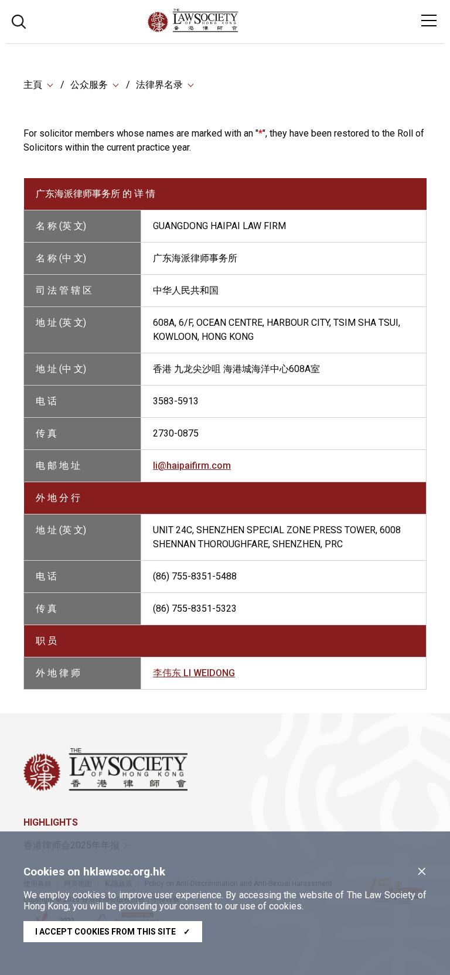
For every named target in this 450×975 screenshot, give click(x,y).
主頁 (32, 84)
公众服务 (89, 84)
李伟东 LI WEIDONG (194, 673)
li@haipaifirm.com (192, 465)
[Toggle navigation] (429, 20)
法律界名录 (159, 84)
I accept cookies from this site (112, 931)
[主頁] (225, 29)
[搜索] (19, 20)
